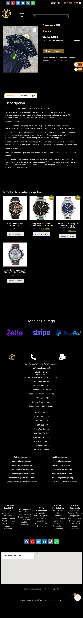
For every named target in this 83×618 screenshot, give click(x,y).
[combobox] (51, 16)
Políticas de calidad (53, 589)
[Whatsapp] (33, 3)
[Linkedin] (23, 3)
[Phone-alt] (28, 3)
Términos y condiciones (31, 589)
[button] (22, 16)
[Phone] (50, 541)
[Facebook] (8, 3)
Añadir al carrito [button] (15, 234)
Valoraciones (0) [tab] (28, 96)
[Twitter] (18, 3)
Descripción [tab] (12, 96)
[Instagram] (13, 3)
